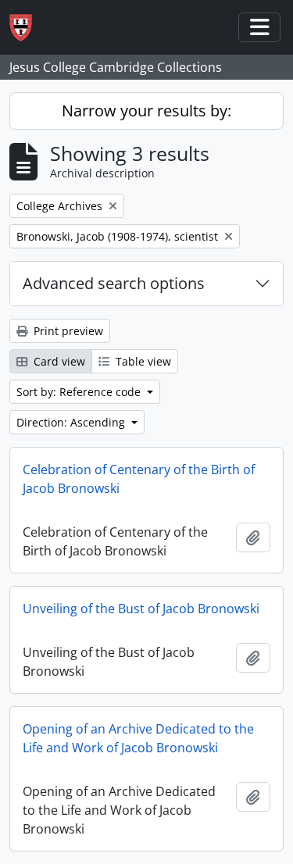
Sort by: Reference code (80, 391)
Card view (57, 361)
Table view (142, 361)
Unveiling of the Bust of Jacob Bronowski (141, 608)
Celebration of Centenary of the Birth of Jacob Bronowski (139, 479)
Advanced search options (114, 283)
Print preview (66, 330)
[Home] (27, 28)
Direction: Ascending (72, 422)
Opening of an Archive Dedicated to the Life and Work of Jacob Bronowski (138, 738)
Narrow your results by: (146, 110)
